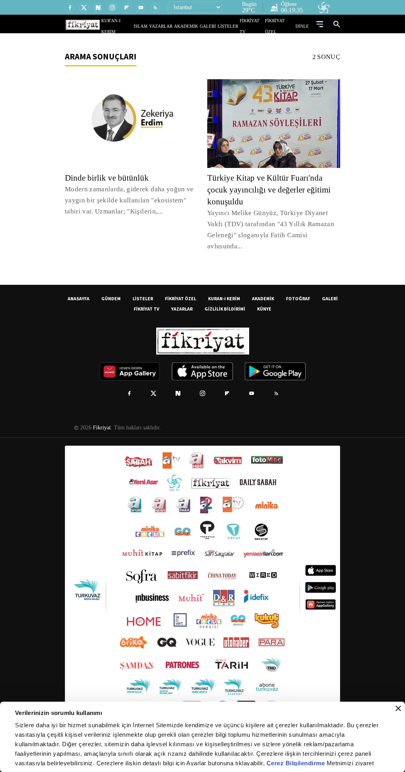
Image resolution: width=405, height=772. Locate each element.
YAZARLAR (176, 26)
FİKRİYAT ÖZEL (282, 26)
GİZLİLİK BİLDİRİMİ (224, 298)
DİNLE (303, 26)
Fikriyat (101, 416)
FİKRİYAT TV (255, 26)
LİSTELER (233, 26)
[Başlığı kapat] (398, 708)
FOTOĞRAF (298, 287)
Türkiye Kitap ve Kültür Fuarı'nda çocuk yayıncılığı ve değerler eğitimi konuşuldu (272, 189)
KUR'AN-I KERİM (136, 26)
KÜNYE (264, 298)
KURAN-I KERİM (224, 287)
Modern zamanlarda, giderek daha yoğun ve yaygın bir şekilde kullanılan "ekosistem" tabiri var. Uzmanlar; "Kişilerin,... (128, 200)
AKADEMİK (197, 26)
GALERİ (216, 26)
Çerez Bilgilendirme (297, 763)
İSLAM (159, 26)
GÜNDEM (111, 287)
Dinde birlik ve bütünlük (108, 177)
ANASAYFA (78, 287)
